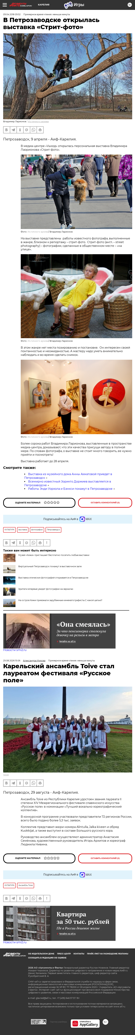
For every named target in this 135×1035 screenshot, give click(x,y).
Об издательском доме (41, 954)
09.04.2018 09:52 (12, 14)
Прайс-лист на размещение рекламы (107, 954)
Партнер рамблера (58, 1022)
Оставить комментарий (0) (105, 503)
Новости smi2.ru (15, 650)
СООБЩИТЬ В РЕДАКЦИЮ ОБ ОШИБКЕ (47, 958)
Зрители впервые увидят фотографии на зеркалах (45, 589)
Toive (6, 774)
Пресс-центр (64, 954)
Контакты (78, 954)
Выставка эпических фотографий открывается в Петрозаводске (53, 577)
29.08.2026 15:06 (11, 660)
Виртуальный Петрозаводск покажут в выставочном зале (50, 566)
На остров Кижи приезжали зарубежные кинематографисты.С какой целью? (60, 600)
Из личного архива (38, 121)
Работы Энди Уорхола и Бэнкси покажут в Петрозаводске (70, 488)
